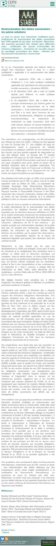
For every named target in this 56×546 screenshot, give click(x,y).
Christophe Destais (11, 58)
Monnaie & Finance (8, 530)
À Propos (4, 541)
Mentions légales (21, 541)
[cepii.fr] (49, 538)
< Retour (5, 532)
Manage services (49, 542)
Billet (6, 61)
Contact (11, 541)
